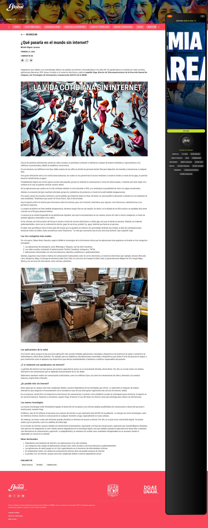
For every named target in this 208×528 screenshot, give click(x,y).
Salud (139, 27)
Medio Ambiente (154, 27)
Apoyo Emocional (32, 27)
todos (17, 27)
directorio (12, 519)
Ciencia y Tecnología (100, 27)
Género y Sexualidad (123, 27)
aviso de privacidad (15, 516)
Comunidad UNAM (52, 27)
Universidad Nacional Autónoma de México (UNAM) (37, 505)
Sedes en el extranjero (75, 27)
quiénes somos (13, 513)
